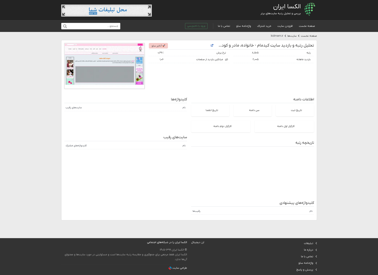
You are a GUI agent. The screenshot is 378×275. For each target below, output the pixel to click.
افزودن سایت (285, 26)
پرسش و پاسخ (304, 270)
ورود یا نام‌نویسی (196, 26)
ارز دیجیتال (197, 242)
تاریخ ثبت (296, 110)
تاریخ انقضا (212, 110)
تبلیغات (308, 243)
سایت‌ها (292, 36)
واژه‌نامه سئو (243, 26)
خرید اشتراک (264, 26)
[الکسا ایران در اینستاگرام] (144, 242)
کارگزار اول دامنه (286, 126)
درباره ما (308, 250)
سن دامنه (254, 110)
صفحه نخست (307, 26)
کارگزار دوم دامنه (222, 126)
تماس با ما (224, 26)
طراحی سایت (179, 268)
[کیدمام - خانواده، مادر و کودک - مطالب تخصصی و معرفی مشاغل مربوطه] (212, 45)
